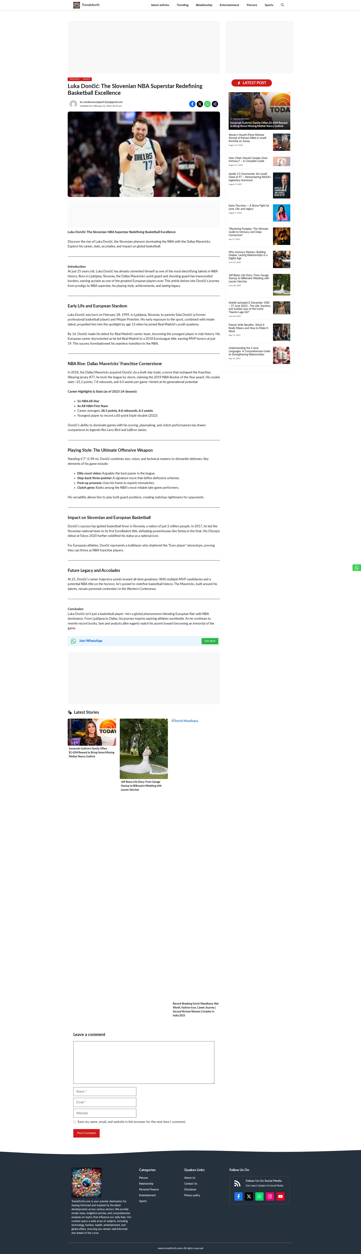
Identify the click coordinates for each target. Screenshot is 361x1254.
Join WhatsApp (90, 641)
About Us (189, 1178)
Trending (182, 5)
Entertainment (229, 5)
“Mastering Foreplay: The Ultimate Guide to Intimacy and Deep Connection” (248, 232)
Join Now (209, 641)
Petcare (252, 5)
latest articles (160, 5)
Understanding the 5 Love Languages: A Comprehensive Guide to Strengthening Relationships (249, 351)
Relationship (204, 5)
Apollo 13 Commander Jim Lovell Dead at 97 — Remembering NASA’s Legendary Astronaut (250, 177)
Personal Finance (149, 1189)
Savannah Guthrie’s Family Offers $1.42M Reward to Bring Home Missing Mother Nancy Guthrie (91, 752)
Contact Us (190, 1184)
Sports (269, 5)
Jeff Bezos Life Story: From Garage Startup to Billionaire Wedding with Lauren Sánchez (141, 786)
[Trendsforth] (76, 5)
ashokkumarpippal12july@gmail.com (103, 102)
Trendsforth (90, 5)
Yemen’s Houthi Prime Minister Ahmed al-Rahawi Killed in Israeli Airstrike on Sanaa (247, 138)
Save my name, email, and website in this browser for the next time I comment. (131, 1121)
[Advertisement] (144, 47)
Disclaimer (190, 1189)
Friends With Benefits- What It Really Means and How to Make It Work (248, 328)
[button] (282, 5)
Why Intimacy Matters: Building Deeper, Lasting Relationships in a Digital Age (248, 255)
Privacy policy (192, 1195)
